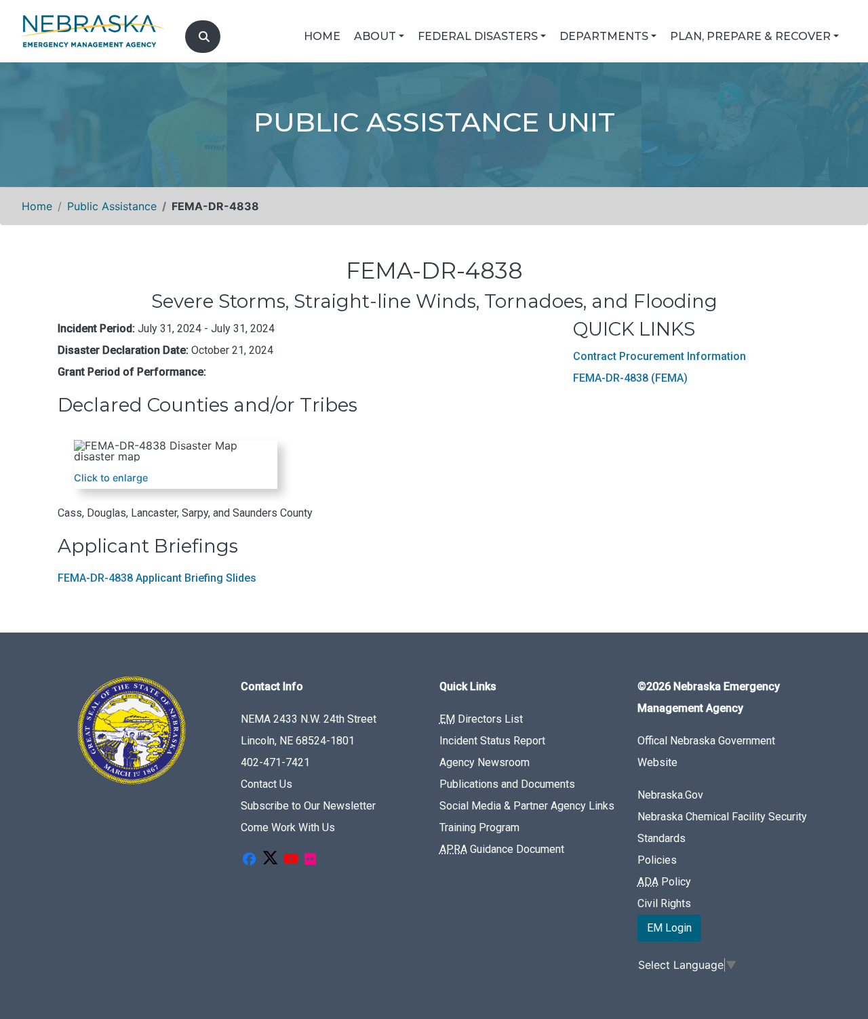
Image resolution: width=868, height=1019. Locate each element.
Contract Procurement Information (659, 356)
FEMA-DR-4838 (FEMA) (630, 378)
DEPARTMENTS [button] (603, 36)
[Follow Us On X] (270, 860)
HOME (322, 36)
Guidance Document (501, 849)
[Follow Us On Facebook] (249, 860)
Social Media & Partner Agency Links (526, 805)
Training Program (479, 827)
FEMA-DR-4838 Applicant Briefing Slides (157, 578)
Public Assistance (112, 206)
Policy (664, 881)
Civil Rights (664, 903)
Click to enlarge (111, 477)
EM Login (669, 927)
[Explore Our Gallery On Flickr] (310, 860)
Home (37, 206)
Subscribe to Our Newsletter (308, 805)
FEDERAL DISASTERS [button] (478, 36)
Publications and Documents (507, 784)
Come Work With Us (288, 827)
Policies (657, 860)
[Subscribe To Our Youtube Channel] (291, 860)
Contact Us (266, 784)
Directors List (481, 719)
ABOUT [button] (375, 36)
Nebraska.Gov (670, 794)
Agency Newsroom (484, 762)
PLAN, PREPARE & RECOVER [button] (750, 36)
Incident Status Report (492, 740)
